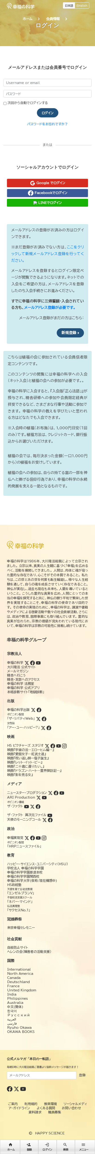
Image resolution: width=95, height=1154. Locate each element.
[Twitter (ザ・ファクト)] (32, 806)
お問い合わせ (71, 1108)
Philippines (17, 998)
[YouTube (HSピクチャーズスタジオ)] (58, 745)
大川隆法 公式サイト (21, 667)
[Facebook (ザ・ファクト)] (38, 806)
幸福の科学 (15, 662)
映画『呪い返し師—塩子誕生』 (28, 758)
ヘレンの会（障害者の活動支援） (29, 951)
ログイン (47, 113)
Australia (15, 1002)
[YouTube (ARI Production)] (44, 797)
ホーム (28, 19)
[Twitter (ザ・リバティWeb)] (38, 718)
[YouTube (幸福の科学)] (38, 662)
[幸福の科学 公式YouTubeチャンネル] (23, 1088)
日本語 (69, 5)
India (11, 994)
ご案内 (13, 1104)
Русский (18, 1015)
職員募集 (54, 1112)
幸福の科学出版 (18, 709)
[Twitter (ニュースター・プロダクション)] (50, 792)
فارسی (12, 1023)
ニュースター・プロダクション (27, 792)
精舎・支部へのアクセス (23, 679)
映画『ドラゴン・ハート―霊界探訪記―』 (34, 770)
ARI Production (21, 797)
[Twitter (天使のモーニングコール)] (44, 819)
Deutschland (18, 982)
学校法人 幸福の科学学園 (25, 868)
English (82, 5)
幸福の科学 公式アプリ (23, 687)
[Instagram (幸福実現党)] (44, 837)
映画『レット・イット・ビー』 (24, 762)
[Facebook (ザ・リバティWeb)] (44, 718)
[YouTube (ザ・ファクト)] (26, 806)
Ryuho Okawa (19, 1027)
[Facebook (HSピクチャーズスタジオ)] (52, 745)
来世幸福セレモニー (21, 927)
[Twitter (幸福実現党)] (26, 837)
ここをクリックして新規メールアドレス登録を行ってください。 (47, 253)
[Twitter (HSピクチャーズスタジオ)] (47, 745)
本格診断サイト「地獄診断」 (25, 692)
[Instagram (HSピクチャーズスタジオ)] (64, 745)
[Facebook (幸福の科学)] (32, 662)
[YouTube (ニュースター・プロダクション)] (61, 792)
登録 (82, 1075)
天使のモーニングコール (24, 819)
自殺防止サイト (17, 947)
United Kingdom (21, 990)
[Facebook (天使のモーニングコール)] (50, 819)
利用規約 (30, 1104)
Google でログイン (50, 182)
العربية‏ (11, 1019)
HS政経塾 (14, 884)
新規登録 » (70, 332)
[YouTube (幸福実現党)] (38, 837)
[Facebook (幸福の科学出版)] (39, 709)
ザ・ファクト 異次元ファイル (26, 815)
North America (20, 973)
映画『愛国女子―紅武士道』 (26, 754)
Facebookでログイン (50, 192)
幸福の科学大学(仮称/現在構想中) (32, 880)
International (19, 969)
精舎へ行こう (16, 675)
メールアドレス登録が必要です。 (50, 307)
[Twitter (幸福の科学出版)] (33, 709)
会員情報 (53, 19)
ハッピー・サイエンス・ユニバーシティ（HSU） (37, 864)
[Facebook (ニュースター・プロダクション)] (56, 792)
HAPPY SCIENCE (50, 1133)
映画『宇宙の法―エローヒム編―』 (30, 749)
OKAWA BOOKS (21, 1031)
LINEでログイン (49, 202)
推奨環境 (50, 1104)
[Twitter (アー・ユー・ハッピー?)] (43, 727)
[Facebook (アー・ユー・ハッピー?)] (49, 727)
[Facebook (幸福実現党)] (32, 837)
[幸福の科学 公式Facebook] (10, 1088)
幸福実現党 (15, 837)
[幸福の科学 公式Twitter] (17, 1088)
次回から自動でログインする (28, 102)
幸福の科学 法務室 (20, 683)
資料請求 (35, 1112)
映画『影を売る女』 (20, 774)
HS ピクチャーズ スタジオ (25, 745)
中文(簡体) (15, 1006)
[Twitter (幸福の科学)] (26, 662)
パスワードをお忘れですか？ (47, 124)
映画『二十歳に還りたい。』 (25, 766)
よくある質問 (46, 1108)
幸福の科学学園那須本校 (25, 872)
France (13, 986)
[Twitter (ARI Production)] (38, 797)
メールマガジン (18, 671)
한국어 (12, 1011)
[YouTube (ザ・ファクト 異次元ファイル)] (50, 815)
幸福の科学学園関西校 (23, 876)
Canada (14, 977)
